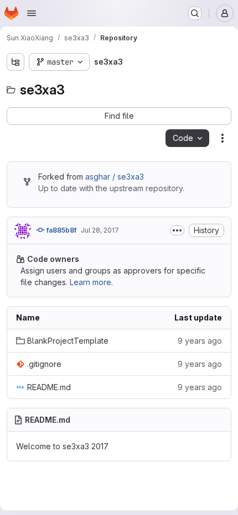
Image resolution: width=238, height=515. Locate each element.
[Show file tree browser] (15, 62)
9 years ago (200, 340)
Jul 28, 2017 (100, 230)
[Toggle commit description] (177, 230)
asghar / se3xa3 (114, 176)
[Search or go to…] (194, 13)
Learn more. (91, 282)
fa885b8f (60, 230)
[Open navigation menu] (31, 13)
